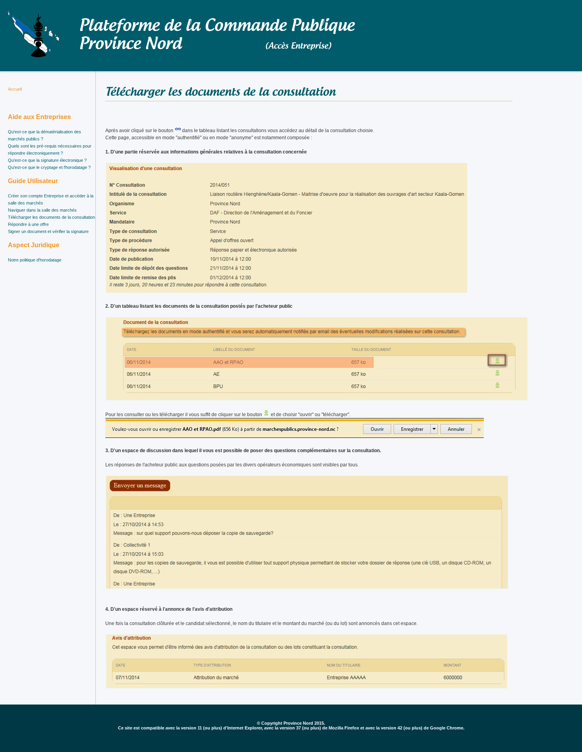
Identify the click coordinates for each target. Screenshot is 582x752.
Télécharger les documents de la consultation (51, 217)
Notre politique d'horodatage (34, 260)
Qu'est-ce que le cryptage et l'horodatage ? (49, 167)
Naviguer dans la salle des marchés (42, 210)
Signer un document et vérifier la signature (48, 231)
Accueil (15, 89)
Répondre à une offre (28, 224)
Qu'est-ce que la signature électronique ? (47, 160)
